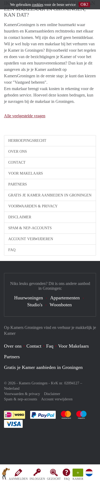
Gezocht (54, 478)
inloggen (37, 478)
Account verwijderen (30, 239)
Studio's (34, 304)
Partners (17, 184)
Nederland (11, 389)
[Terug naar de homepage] (6, 475)
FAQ (67, 478)
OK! (84, 4)
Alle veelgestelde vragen (24, 116)
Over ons (17, 152)
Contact (17, 162)
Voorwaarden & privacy (33, 206)
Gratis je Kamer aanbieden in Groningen (49, 195)
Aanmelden (18, 478)
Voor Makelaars (25, 173)
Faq (49, 346)
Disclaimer (19, 217)
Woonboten (61, 304)
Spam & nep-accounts (30, 228)
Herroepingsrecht (27, 141)
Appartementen (65, 297)
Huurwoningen (28, 297)
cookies (37, 5)
